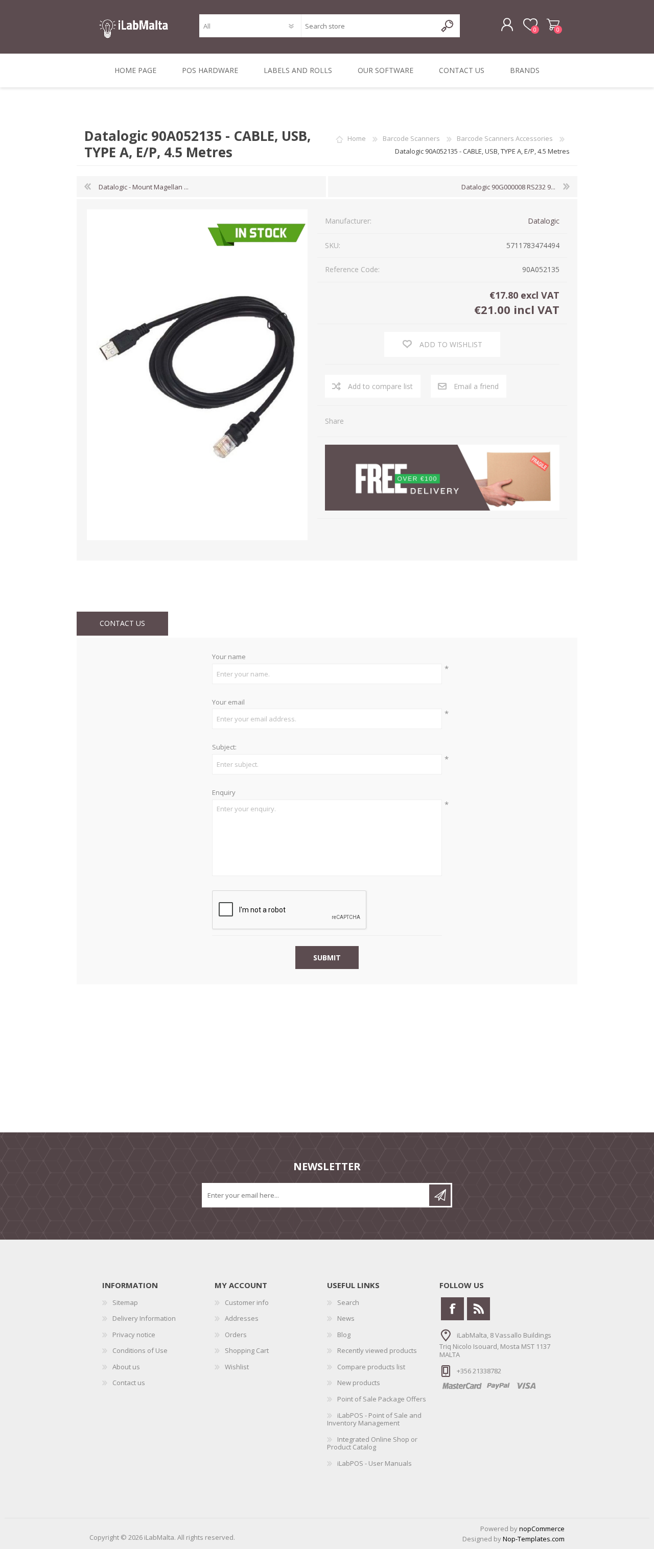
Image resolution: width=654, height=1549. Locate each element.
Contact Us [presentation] (122, 623)
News (346, 1318)
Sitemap (125, 1302)
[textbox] (368, 25)
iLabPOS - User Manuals (374, 1463)
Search (348, 1302)
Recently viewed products (377, 1350)
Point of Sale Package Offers (381, 1398)
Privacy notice (133, 1334)
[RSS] (478, 1308)
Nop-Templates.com (534, 1538)
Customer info (247, 1302)
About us (126, 1366)
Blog (344, 1334)
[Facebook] (452, 1308)
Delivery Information (144, 1318)
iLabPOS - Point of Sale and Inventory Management (374, 1419)
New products (358, 1382)
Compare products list (371, 1366)
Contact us (128, 1382)
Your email (228, 702)
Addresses (242, 1318)
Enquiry (224, 793)
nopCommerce (542, 1528)
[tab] (122, 624)
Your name (229, 657)
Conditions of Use (140, 1350)
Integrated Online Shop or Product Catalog (372, 1443)
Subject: (224, 747)
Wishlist (237, 1366)
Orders (236, 1334)
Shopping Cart (553, 25)
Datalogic (543, 221)
